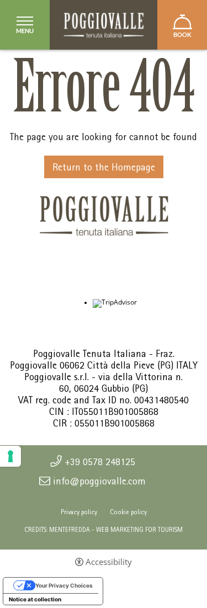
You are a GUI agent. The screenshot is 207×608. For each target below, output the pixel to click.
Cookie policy (128, 512)
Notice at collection (35, 599)
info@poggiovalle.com (99, 481)
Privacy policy (79, 512)
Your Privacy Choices (64, 585)
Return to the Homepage (103, 167)
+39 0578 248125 (100, 461)
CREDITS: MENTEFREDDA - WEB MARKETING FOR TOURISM (103, 529)
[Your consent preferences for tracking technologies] (10, 456)
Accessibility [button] (109, 562)
